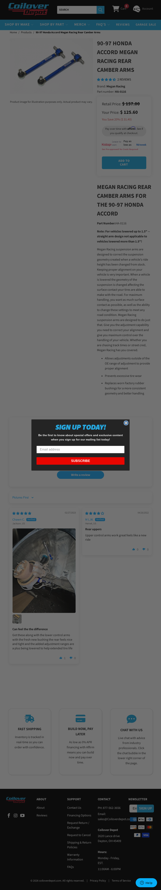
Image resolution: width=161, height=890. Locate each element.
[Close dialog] (126, 423)
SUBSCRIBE (80, 461)
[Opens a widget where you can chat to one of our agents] (146, 883)
